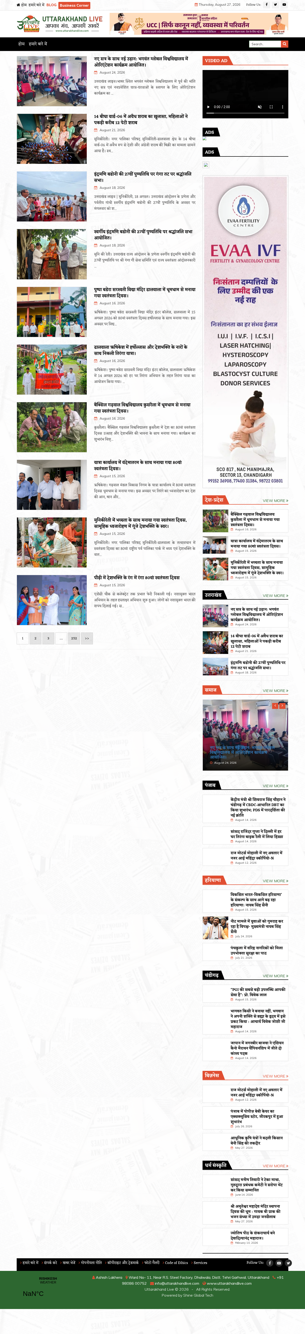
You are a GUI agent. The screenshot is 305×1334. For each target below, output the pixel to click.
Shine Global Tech (198, 1295)
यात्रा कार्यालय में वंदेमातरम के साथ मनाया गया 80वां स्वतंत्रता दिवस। (138, 466)
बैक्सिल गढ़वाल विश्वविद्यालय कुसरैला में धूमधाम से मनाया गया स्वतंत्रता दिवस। (142, 408)
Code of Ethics (176, 1263)
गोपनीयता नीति (91, 1263)
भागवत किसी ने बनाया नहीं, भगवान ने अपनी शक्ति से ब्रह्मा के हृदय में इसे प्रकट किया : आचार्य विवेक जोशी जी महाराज (258, 1019)
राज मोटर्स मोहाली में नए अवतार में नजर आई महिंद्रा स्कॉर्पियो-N (256, 856)
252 (74, 638)
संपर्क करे (50, 1263)
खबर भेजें (68, 1263)
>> (87, 638)
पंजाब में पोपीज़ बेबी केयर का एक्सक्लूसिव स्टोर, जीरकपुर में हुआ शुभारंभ (257, 1116)
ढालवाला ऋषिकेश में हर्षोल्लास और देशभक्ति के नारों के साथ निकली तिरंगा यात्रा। (140, 350)
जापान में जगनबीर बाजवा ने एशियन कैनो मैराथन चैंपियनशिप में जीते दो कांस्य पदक (257, 1048)
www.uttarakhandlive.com (229, 1283)
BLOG (51, 5)
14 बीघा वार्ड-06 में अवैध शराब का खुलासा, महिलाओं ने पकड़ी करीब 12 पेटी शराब (141, 120)
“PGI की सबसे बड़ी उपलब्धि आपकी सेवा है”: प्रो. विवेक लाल (258, 992)
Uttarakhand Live (159, 1289)
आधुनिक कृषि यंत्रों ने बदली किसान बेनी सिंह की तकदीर (257, 1141)
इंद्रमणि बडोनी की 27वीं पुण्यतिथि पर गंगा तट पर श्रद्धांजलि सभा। (142, 177)
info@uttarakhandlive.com (176, 1283)
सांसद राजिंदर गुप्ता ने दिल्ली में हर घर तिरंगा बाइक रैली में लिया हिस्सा (257, 834)
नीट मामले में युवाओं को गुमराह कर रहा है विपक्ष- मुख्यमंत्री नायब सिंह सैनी (257, 926)
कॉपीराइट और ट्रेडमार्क (123, 1263)
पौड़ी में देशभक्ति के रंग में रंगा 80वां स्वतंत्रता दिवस (137, 578)
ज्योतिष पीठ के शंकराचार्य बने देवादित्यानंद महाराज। (253, 1236)
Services (200, 1263)
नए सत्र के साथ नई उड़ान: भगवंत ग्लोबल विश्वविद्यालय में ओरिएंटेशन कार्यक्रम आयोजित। (141, 62)
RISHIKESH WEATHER (48, 1289)
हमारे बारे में (36, 5)
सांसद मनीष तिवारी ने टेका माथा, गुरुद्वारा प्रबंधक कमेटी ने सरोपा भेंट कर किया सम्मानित (257, 1185)
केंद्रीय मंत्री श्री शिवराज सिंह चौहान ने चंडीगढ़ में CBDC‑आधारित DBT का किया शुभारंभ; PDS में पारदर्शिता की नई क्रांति (258, 808)
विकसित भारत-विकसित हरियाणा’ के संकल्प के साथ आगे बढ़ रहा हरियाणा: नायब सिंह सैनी (256, 900)
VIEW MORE (274, 500)
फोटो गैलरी (151, 1263)
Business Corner (74, 5)
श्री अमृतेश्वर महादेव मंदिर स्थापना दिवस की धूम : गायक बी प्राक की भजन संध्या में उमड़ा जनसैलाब (255, 1211)
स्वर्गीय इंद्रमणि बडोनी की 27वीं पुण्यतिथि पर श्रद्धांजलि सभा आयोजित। (143, 235)
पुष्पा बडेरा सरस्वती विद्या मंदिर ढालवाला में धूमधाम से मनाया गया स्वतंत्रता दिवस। (144, 293)
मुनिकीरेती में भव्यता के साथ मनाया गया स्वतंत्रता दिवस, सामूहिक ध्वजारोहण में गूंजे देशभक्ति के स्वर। (140, 523)
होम (23, 5)
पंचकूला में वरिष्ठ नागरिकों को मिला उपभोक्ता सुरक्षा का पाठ (257, 951)
